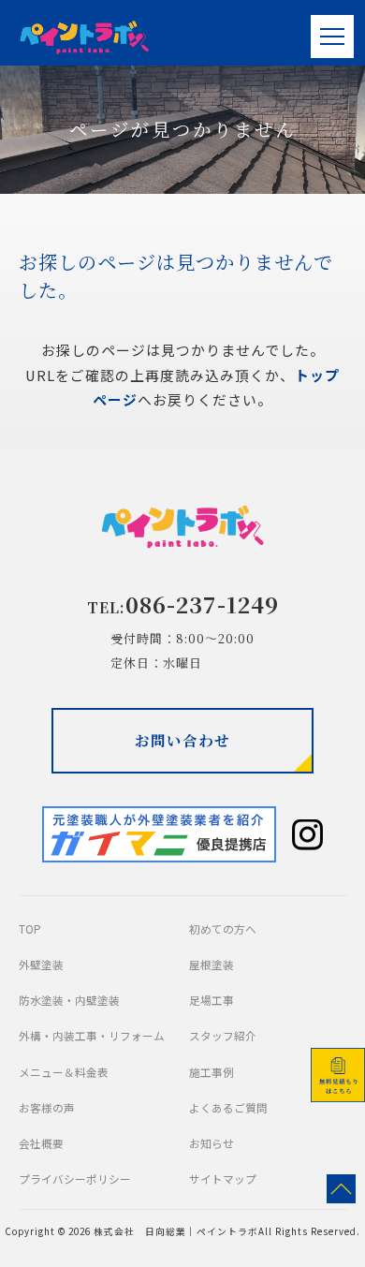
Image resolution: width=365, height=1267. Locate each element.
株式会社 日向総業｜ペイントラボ (176, 1231)
